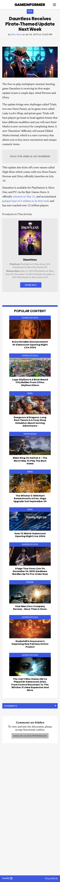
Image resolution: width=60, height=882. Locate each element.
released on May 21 (24, 197)
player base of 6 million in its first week (26, 201)
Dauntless (30, 259)
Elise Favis (16, 35)
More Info (31, 285)
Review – (30, 608)
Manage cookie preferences (30, 735)
